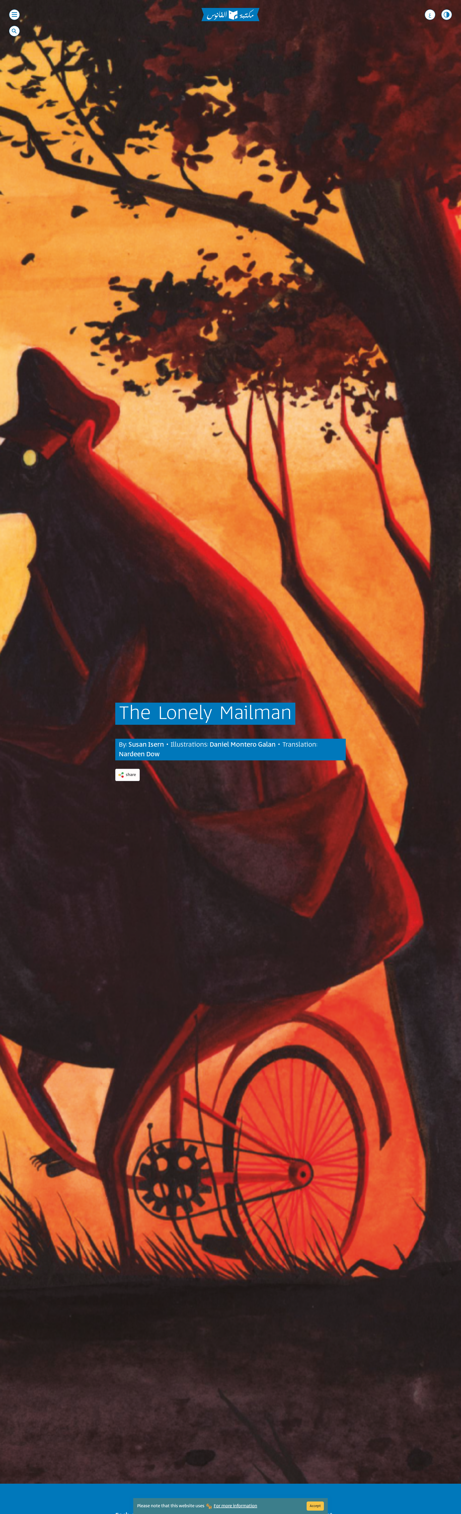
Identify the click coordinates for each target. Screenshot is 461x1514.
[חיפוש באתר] (14, 31)
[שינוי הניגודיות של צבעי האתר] (446, 14)
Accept (315, 1505)
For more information (235, 1506)
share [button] (131, 775)
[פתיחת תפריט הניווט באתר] (14, 14)
